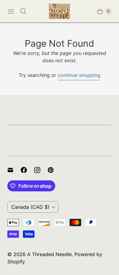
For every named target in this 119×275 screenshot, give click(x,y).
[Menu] (11, 11)
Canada (30, 207)
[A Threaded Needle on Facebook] (27, 170)
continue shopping (79, 75)
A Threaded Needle (49, 254)
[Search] (23, 11)
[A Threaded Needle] (59, 11)
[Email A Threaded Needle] (14, 170)
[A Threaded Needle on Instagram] (41, 170)
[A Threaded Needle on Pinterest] (54, 170)
